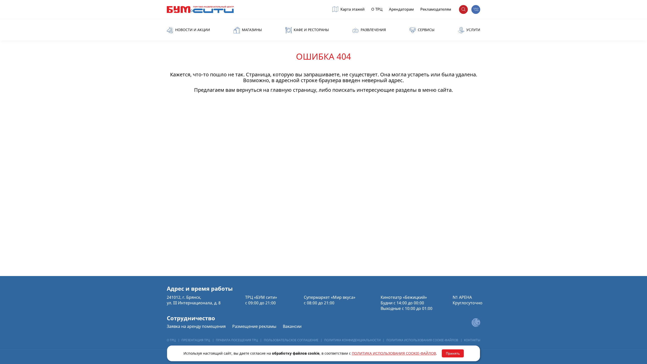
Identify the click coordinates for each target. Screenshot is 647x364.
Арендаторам (401, 9)
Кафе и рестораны (311, 30)
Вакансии (292, 326)
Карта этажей (352, 9)
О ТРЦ (376, 9)
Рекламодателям (435, 9)
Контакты (472, 340)
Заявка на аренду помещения (196, 326)
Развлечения (373, 30)
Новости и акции (192, 30)
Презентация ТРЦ (195, 340)
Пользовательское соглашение (291, 340)
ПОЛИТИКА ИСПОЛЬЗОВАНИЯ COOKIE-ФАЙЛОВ (422, 340)
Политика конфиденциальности (352, 340)
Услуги (472, 30)
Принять (453, 353)
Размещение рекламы (254, 326)
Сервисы (425, 30)
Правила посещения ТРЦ (237, 340)
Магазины (251, 30)
